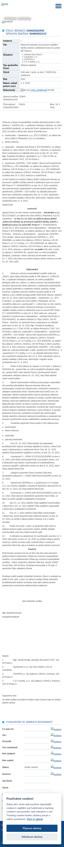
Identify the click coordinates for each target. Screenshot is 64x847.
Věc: (4, 735)
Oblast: (5, 767)
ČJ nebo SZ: (8, 729)
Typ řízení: (7, 781)
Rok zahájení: (8, 753)
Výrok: (5, 788)
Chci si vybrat (35, 819)
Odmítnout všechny (32, 837)
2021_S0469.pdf (39, 90)
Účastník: (7, 741)
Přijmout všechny (32, 828)
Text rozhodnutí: (10, 747)
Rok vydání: (8, 760)
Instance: (6, 774)
